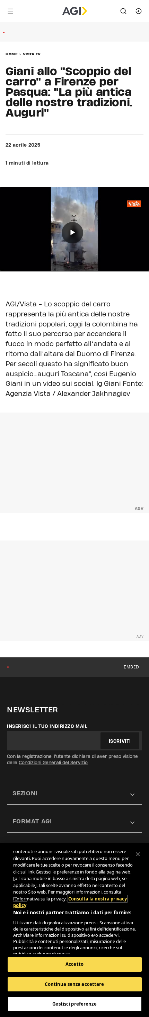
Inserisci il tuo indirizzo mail (47, 726)
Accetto (74, 964)
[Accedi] (138, 11)
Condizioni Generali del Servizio (53, 762)
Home (12, 54)
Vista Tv (32, 54)
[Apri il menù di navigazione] (10, 11)
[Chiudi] (138, 854)
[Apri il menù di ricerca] (123, 11)
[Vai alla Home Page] (75, 11)
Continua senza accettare (74, 984)
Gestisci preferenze (74, 1004)
